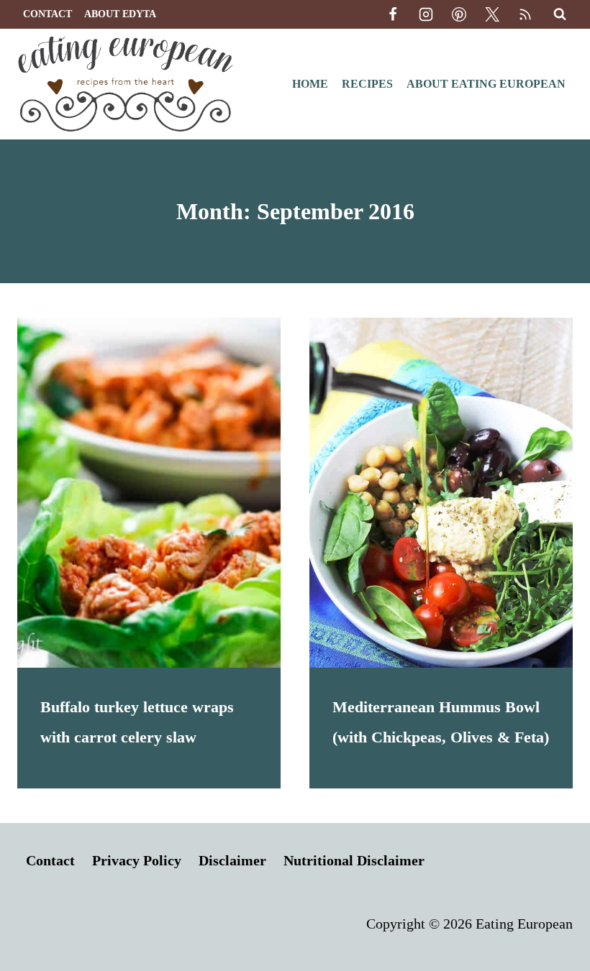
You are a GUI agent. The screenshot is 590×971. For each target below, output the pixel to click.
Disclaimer (232, 860)
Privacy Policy (136, 860)
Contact (47, 14)
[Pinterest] (459, 14)
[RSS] (525, 14)
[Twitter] (492, 14)
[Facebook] (392, 14)
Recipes (367, 84)
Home (310, 84)
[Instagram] (426, 14)
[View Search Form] (560, 14)
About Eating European (486, 84)
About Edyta (120, 14)
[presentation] (149, 493)
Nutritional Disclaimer (354, 860)
